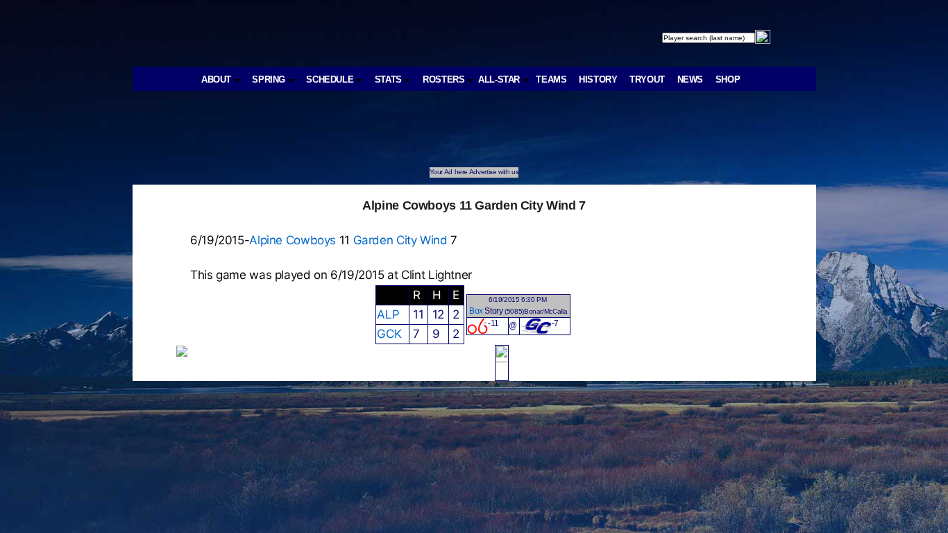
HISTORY (598, 79)
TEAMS (551, 79)
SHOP (728, 79)
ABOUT (217, 79)
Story (493, 311)
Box (476, 311)
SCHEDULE (331, 79)
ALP (388, 314)
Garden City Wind (400, 240)
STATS (390, 79)
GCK (389, 334)
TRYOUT (647, 79)
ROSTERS (445, 79)
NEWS (690, 79)
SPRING (269, 79)
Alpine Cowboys (292, 240)
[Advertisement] (388, 136)
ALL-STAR (500, 79)
